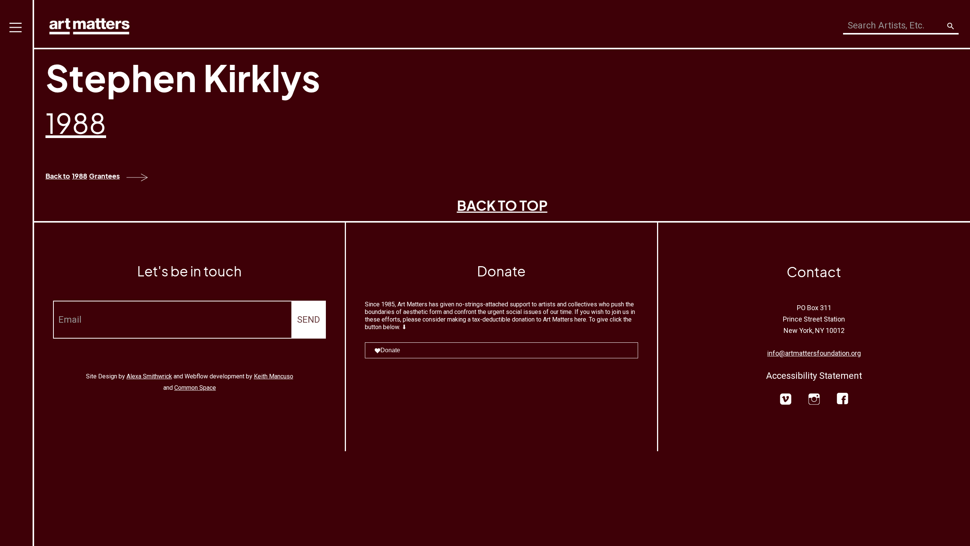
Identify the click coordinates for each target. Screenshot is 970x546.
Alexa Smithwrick (149, 376)
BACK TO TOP (502, 205)
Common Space (195, 387)
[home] (89, 24)
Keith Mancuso (273, 376)
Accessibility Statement (814, 375)
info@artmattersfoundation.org (814, 353)
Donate (390, 350)
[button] (17, 273)
